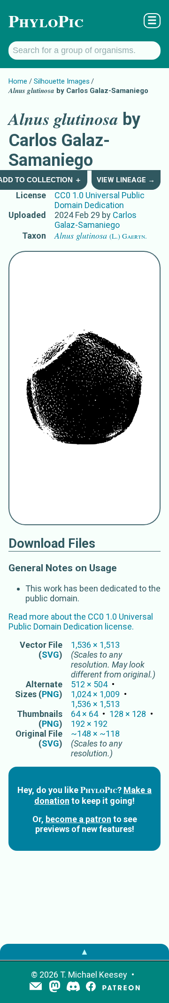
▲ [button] (84, 951)
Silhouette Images (62, 81)
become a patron (78, 819)
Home (17, 81)
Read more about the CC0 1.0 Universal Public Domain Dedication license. (80, 621)
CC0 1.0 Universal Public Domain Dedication (99, 200)
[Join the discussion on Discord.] (73, 987)
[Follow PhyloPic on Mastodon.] (55, 987)
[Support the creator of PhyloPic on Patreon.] (121, 987)
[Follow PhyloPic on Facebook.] (91, 987)
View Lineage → (126, 180)
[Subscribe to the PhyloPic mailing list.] (35, 987)
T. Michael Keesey (93, 975)
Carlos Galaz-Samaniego (95, 220)
